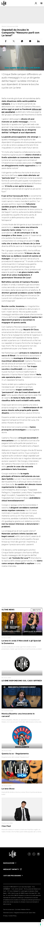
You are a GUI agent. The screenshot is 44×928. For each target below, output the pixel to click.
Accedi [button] (36, 3)
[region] (22, 15)
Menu (41, 3)
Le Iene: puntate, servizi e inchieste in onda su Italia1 (3, 3)
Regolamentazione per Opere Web (24, 912)
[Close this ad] (42, 920)
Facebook (29, 854)
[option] (22, 865)
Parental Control (8, 912)
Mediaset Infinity (11, 869)
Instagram (38, 854)
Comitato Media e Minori (22, 909)
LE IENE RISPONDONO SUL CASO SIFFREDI (22, 681)
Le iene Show (8, 789)
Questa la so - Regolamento (15, 754)
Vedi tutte (37, 610)
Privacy (5, 916)
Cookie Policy (12, 916)
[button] (22, 3)
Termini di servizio (8, 909)
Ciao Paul (6, 826)
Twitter (34, 854)
